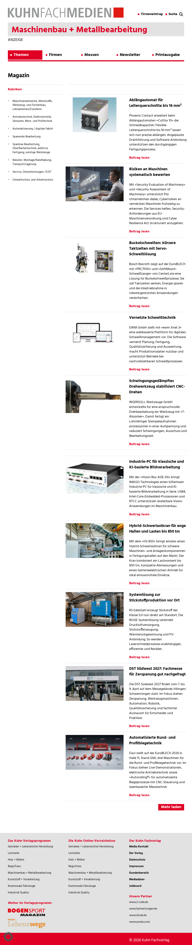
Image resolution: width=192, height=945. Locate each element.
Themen (21, 55)
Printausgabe (167, 55)
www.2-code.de (138, 902)
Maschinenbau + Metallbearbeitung (29, 873)
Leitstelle (13, 853)
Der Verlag (136, 853)
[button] (8, 936)
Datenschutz (137, 860)
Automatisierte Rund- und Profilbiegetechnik (152, 740)
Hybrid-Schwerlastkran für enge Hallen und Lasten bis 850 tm (157, 529)
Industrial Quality (18, 892)
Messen (91, 55)
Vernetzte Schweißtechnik (152, 318)
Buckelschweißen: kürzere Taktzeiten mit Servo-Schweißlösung (152, 248)
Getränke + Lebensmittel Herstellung (30, 846)
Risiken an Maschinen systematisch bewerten (149, 172)
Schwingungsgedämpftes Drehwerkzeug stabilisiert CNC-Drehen (157, 386)
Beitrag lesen (139, 158)
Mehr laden (171, 807)
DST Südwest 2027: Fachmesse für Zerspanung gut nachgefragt (157, 671)
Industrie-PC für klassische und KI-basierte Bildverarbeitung (156, 464)
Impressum (136, 866)
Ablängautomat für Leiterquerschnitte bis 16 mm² (155, 103)
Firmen (55, 55)
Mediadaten (137, 879)
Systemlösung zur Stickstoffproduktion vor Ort (154, 598)
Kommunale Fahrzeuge (21, 886)
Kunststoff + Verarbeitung (23, 879)
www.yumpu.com (139, 922)
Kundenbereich (139, 873)
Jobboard (135, 886)
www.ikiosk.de (138, 915)
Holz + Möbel (16, 860)
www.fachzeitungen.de (143, 909)
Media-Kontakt (138, 846)
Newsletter (130, 55)
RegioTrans (14, 866)
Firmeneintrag (152, 14)
